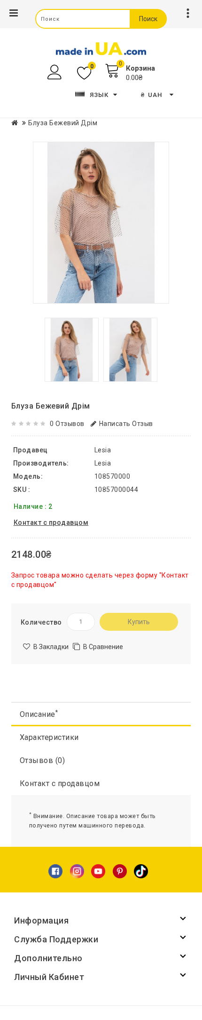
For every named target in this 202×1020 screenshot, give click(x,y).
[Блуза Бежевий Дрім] (101, 222)
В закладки (51, 647)
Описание (39, 714)
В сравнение (103, 647)
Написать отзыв (126, 423)
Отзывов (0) (42, 760)
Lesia (102, 463)
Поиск (148, 19)
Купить (139, 622)
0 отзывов (67, 423)
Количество (41, 622)
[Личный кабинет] (55, 72)
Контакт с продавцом (60, 783)
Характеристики (49, 737)
